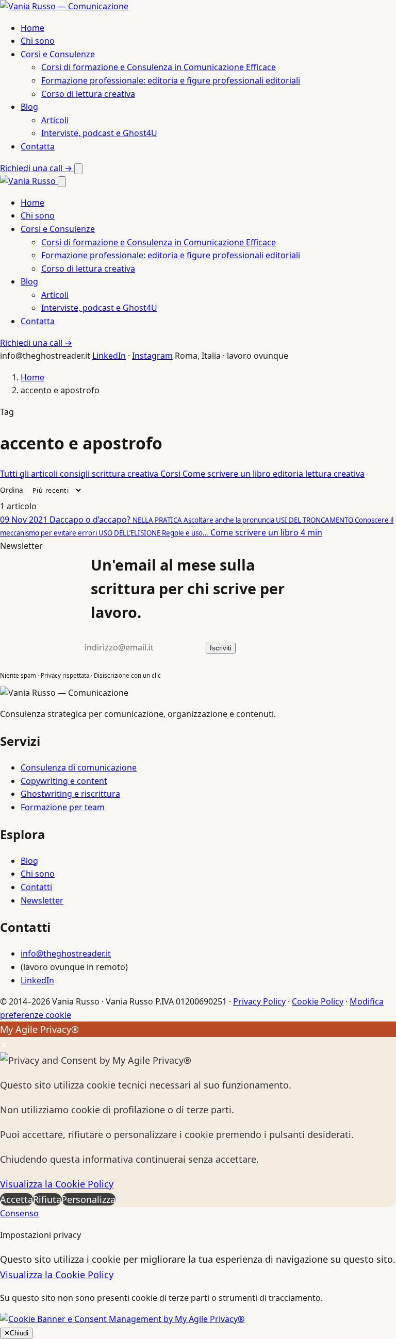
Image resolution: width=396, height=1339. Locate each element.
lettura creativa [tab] (335, 473)
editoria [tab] (289, 473)
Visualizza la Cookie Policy (56, 1184)
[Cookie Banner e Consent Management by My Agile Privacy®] (122, 1319)
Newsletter (42, 900)
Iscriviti (221, 648)
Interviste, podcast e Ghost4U (99, 133)
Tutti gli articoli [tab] (30, 473)
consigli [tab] (76, 473)
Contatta (38, 146)
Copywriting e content (64, 780)
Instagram (152, 355)
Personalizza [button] (88, 1199)
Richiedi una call (36, 168)
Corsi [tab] (171, 473)
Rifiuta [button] (47, 1199)
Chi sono (38, 40)
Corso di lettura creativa (88, 93)
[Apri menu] (78, 168)
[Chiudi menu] (62, 181)
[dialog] (198, 1114)
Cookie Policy (317, 1001)
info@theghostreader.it (66, 953)
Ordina (11, 490)
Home (32, 28)
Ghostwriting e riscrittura (70, 793)
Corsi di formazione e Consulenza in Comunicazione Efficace (158, 67)
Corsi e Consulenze (58, 54)
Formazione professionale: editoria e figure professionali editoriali (170, 80)
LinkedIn (109, 355)
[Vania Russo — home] (64, 6)
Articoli (55, 120)
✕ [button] (4, 1045)
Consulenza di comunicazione (79, 767)
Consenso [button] (19, 1213)
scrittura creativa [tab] (126, 473)
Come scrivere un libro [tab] (228, 473)
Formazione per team (63, 807)
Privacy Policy (259, 1001)
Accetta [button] (16, 1199)
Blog (29, 106)
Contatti (36, 887)
